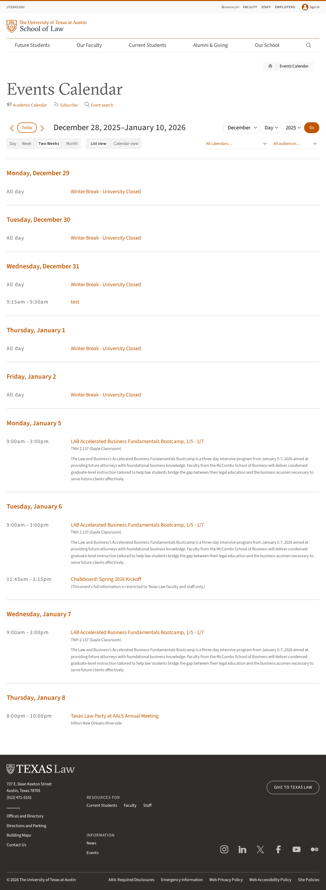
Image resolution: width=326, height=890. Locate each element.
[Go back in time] (12, 127)
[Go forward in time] (42, 127)
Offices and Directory (25, 816)
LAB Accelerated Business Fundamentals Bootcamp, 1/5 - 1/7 (137, 441)
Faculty (250, 7)
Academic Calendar (30, 105)
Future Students (32, 45)
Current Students (147, 45)
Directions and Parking (26, 826)
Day (13, 144)
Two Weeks (48, 144)
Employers (285, 7)
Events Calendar (294, 66)
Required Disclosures (131, 880)
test (75, 302)
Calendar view (126, 144)
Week (26, 144)
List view (98, 144)
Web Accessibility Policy (270, 880)
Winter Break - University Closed (106, 191)
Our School (267, 45)
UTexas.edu (16, 7)
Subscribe (68, 105)
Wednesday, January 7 (39, 614)
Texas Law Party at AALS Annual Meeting (115, 716)
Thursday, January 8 (36, 697)
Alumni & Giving (210, 45)
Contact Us (16, 845)
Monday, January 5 (34, 423)
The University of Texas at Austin (47, 880)
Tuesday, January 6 (34, 506)
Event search (102, 105)
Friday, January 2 (31, 376)
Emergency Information (182, 880)
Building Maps (19, 835)
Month (72, 144)
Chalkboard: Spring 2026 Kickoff (106, 579)
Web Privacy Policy (226, 880)
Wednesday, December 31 (43, 266)
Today (27, 128)
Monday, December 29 (38, 173)
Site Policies (308, 880)
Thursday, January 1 (36, 330)
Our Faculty (89, 45)
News (91, 843)
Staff (266, 7)
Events (93, 853)
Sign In (314, 7)
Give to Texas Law (293, 787)
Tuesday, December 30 (38, 219)
